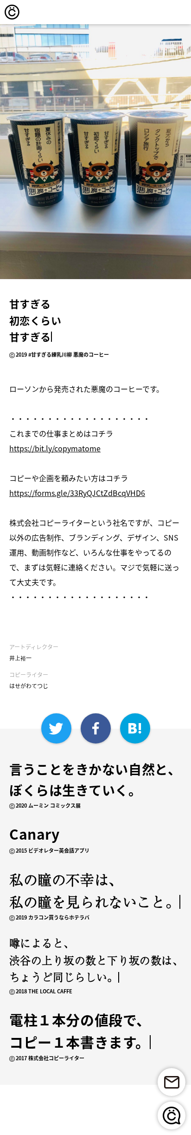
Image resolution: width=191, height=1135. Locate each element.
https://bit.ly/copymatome (55, 448)
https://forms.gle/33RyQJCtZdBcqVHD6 (77, 492)
